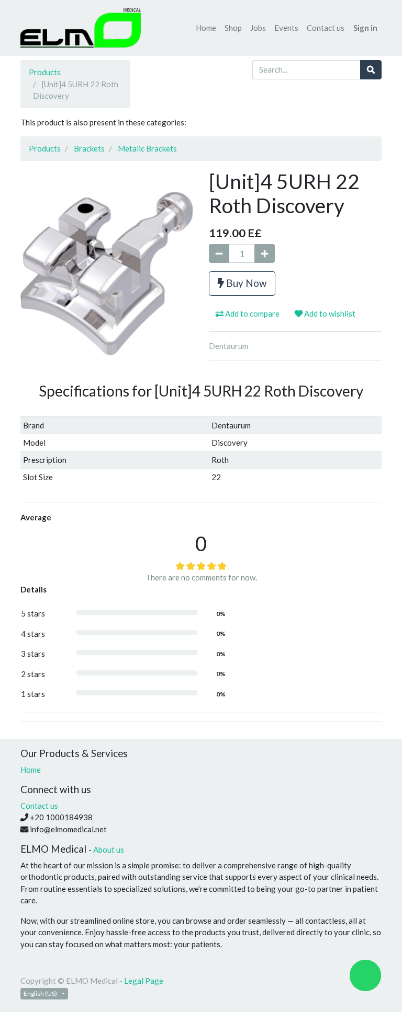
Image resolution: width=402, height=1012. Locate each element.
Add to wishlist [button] (329, 313)
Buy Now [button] (245, 283)
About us (108, 849)
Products (45, 72)
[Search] (371, 69)
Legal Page (143, 980)
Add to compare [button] (252, 313)
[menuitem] (206, 28)
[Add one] (264, 253)
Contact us (39, 805)
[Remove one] (219, 253)
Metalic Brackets (147, 148)
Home (30, 769)
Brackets (89, 148)
